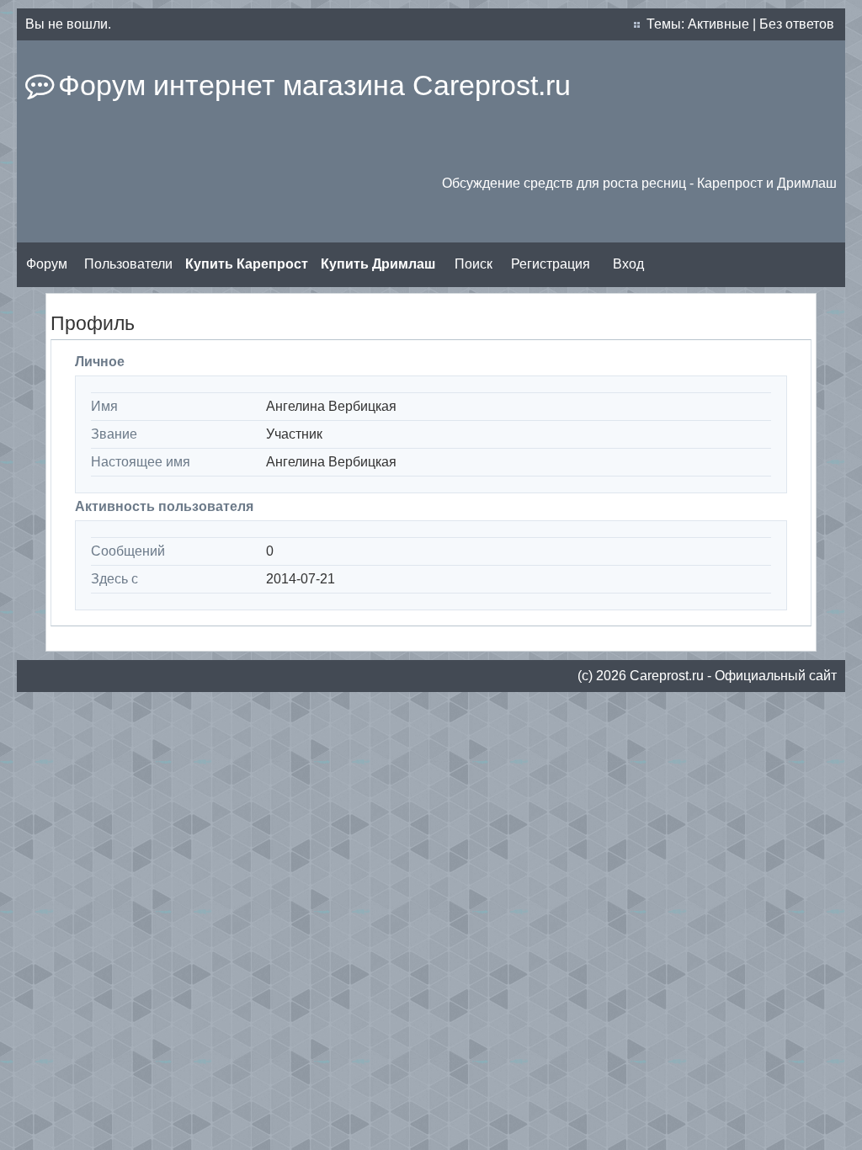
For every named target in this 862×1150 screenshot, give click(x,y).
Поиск (473, 264)
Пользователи (128, 264)
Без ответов (796, 24)
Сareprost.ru (667, 675)
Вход (628, 264)
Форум (46, 264)
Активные (718, 24)
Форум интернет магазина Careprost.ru (314, 85)
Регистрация (550, 264)
